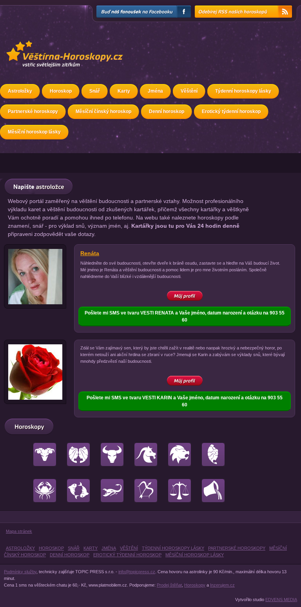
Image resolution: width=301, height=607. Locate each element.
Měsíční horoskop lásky (34, 132)
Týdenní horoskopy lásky (243, 91)
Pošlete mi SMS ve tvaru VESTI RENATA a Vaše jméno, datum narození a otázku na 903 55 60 (185, 316)
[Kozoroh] (141, 451)
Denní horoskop (166, 111)
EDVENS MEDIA (281, 599)
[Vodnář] (208, 487)
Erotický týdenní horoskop (231, 111)
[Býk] (107, 451)
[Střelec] (141, 487)
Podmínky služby (20, 571)
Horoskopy (194, 585)
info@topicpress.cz (136, 571)
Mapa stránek (19, 531)
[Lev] (174, 451)
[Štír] (107, 487)
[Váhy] (174, 487)
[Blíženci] (73, 451)
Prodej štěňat (169, 585)
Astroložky (20, 91)
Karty (124, 91)
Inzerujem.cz (222, 585)
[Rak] (40, 487)
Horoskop (61, 91)
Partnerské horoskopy (33, 111)
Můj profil (184, 294)
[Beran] (40, 451)
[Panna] (208, 451)
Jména (155, 91)
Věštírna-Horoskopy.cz (40, 44)
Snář (94, 91)
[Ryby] (73, 487)
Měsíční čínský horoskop (103, 111)
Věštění (189, 91)
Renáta (89, 253)
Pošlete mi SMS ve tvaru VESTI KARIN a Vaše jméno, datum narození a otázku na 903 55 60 (185, 401)
